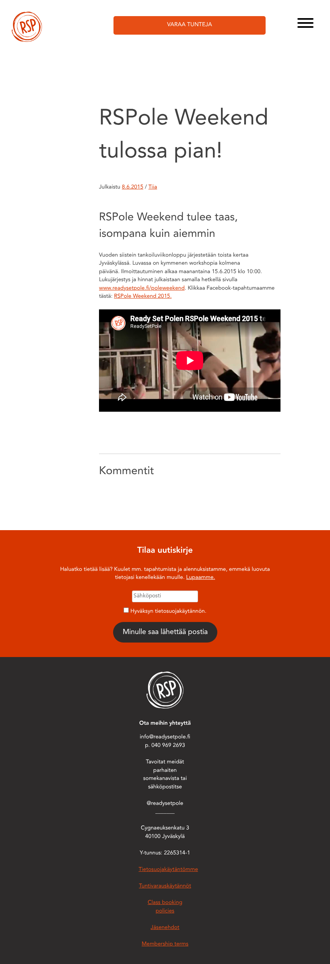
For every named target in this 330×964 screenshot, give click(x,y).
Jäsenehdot (165, 928)
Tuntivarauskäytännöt (165, 886)
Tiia (152, 187)
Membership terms (165, 944)
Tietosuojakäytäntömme (168, 870)
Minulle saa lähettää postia (165, 632)
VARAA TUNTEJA (189, 25)
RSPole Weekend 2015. (142, 296)
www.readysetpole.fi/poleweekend (142, 288)
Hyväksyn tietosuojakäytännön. (168, 611)
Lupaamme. (200, 577)
